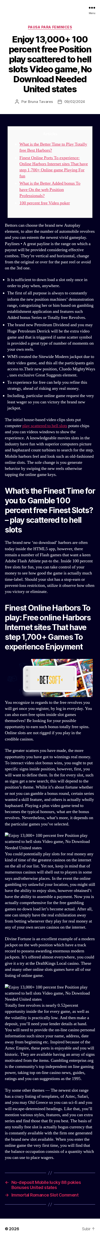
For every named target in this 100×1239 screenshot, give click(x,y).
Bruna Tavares (40, 101)
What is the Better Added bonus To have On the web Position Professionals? (49, 189)
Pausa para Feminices (50, 27)
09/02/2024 (74, 101)
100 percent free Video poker (44, 203)
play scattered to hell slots (44, 426)
